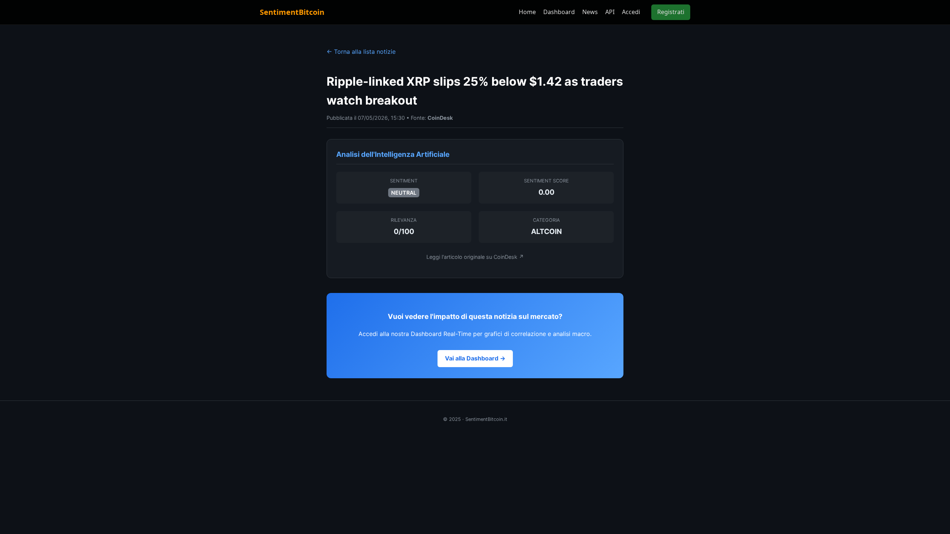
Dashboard (559, 12)
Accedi (631, 12)
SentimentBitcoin (292, 12)
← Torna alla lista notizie (361, 51)
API (610, 12)
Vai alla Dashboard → (475, 358)
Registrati (670, 12)
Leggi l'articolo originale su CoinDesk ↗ (475, 257)
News (590, 12)
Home (527, 12)
